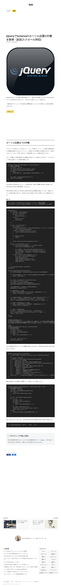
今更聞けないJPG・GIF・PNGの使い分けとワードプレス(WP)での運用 (20, 566)
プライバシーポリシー (27, 581)
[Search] (13, 581)
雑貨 (53, 562)
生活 (44, 567)
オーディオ (43, 564)
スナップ (53, 570)
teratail (42, 440)
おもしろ (53, 556)
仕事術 (53, 554)
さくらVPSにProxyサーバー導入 (11, 562)
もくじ (11, 111)
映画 (44, 556)
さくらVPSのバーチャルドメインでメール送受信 (15, 551)
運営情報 (36, 581)
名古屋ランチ (44, 572)
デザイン (44, 554)
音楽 (44, 562)
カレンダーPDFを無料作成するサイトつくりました (16, 553)
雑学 (53, 567)
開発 (44, 559)
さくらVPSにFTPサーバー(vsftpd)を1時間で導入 (15, 569)
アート (53, 551)
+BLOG (30, 4)
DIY (53, 564)
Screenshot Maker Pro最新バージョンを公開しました (16, 564)
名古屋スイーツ (53, 572)
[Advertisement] (30, 23)
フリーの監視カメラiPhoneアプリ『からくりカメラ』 (16, 571)
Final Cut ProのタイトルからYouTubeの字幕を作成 (16, 556)
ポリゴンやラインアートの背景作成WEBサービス (15, 574)
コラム (53, 559)
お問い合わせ (18, 581)
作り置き (44, 570)
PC (43, 551)
